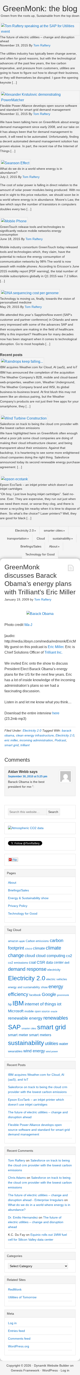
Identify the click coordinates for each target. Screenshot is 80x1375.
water (63, 1043)
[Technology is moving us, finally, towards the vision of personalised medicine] (30, 293)
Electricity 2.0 (24, 530)
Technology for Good (40, 554)
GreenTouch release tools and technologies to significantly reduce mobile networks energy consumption (32, 230)
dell (66, 962)
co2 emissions (18, 962)
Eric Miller (55, 647)
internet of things (40, 1004)
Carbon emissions (37, 941)
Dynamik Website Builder (51, 1365)
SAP (14, 1027)
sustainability (62, 538)
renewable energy (25, 1018)
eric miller (11, 740)
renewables (55, 1018)
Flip (14, 859)
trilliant (25, 745)
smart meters (40, 1035)
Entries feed (16, 1331)
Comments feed (19, 1338)
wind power (52, 1051)
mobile (29, 1011)
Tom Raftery (16, 1160)
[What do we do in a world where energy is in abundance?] (15, 163)
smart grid (11, 745)
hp (10, 1004)
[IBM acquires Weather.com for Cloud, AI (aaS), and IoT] (22, 361)
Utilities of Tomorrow (22, 1297)
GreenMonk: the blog (40, 8)
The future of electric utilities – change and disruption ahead (35, 1222)
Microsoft (16, 1011)
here (55, 713)
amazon (13, 941)
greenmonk (63, 995)
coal (32, 962)
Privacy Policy (17, 906)
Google (49, 994)
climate (39, 948)
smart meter (18, 1035)
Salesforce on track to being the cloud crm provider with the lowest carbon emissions (39, 426)
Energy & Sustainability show (28, 898)
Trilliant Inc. (53, 652)
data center (55, 962)
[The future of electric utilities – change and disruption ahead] (40, 31)
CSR (41, 962)
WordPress (50, 1370)
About (53, 546)
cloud (30, 955)
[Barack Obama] (40, 614)
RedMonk (15, 1289)
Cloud (41, 538)
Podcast (60, 740)
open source (42, 1011)
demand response (27, 969)
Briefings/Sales (30, 546)
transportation (17, 538)
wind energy (34, 1051)
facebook (35, 995)
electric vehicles (56, 979)
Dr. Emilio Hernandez (23, 1217)
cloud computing (50, 956)
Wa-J (28, 625)
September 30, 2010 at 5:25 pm (27, 776)
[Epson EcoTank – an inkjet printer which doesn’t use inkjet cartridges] (14, 479)
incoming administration (36, 740)
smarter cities (53, 530)
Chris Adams (17, 1177)
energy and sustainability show (28, 987)
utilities (51, 1043)
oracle (54, 1011)
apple (22, 941)
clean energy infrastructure (35, 735)
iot (59, 1004)
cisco (28, 948)
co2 (69, 956)
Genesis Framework (25, 1370)
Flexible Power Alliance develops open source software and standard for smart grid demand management (38, 107)
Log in (12, 1323)
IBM (18, 1003)
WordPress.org (18, 1346)
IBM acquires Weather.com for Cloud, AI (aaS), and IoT (39, 367)
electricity (53, 969)
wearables (15, 1051)
